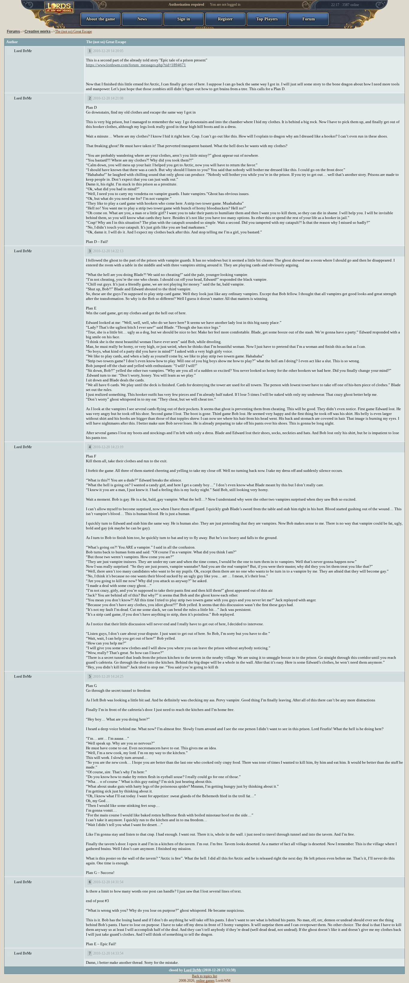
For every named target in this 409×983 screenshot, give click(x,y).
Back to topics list (204, 976)
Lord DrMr (23, 51)
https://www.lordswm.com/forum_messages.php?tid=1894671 (136, 65)
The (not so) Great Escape (73, 31)
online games (205, 981)
